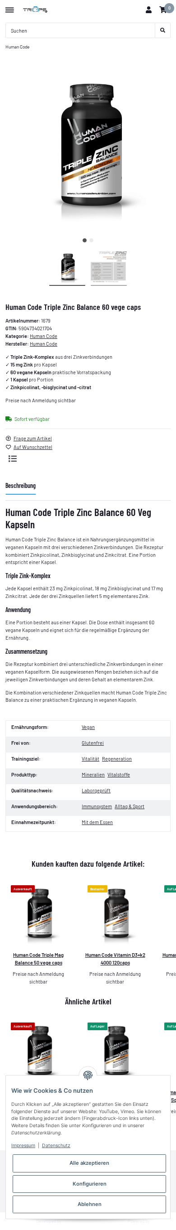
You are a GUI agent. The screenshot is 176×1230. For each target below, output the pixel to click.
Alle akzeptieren (89, 1163)
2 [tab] (91, 240)
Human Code (43, 336)
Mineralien (93, 774)
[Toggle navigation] (9, 6)
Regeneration (117, 759)
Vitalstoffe (118, 774)
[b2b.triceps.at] (35, 10)
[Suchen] (163, 30)
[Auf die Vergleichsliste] (12, 458)
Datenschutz (56, 1145)
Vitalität (90, 759)
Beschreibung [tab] (20, 485)
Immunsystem (97, 806)
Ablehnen (90, 1204)
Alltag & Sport (129, 806)
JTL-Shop (161, 1221)
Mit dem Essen (97, 822)
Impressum (23, 1145)
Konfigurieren (90, 1184)
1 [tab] (85, 240)
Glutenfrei (93, 743)
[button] (148, 10)
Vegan (88, 727)
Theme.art (72, 1221)
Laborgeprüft (96, 790)
